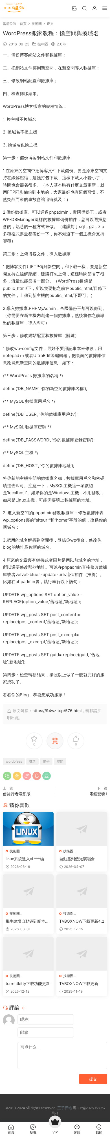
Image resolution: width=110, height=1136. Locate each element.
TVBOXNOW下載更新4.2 (81, 921)
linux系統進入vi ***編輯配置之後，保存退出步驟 (27, 859)
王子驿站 (64, 1107)
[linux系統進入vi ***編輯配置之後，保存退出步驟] (28, 829)
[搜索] (84, 8)
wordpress (14, 761)
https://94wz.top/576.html (57, 710)
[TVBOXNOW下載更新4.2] (81, 891)
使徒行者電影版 (16, 793)
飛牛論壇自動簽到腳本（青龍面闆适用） (25, 921)
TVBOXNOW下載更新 (78, 983)
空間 (60, 761)
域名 (32, 761)
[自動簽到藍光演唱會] (81, 829)
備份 (46, 761)
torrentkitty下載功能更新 (28, 983)
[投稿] (74, 8)
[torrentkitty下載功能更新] (28, 954)
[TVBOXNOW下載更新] (81, 954)
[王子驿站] (14, 8)
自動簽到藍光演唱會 (77, 858)
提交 (93, 1078)
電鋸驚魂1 (98, 793)
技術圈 (43, 44)
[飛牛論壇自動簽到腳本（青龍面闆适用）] (28, 891)
